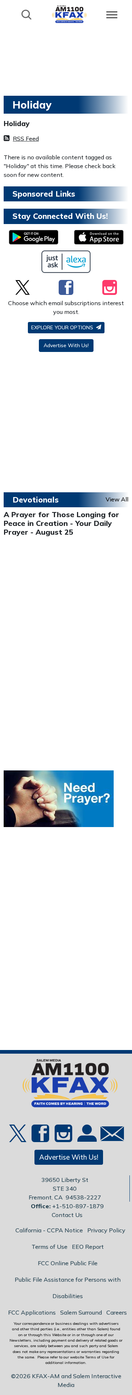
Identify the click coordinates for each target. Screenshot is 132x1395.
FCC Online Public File (68, 1263)
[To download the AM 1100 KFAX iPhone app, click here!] (99, 237)
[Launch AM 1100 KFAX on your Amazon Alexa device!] (66, 261)
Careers (116, 1312)
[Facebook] (66, 287)
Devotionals (35, 499)
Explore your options (63, 327)
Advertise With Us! (66, 345)
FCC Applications (32, 1312)
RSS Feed (26, 138)
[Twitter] (22, 287)
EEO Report (88, 1246)
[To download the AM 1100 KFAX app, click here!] (33, 237)
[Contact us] (109, 1135)
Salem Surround (81, 1312)
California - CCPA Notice (49, 1230)
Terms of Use (49, 1246)
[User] (86, 1138)
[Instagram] (109, 287)
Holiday (17, 123)
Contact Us (67, 1214)
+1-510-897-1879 (78, 1206)
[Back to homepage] (69, 14)
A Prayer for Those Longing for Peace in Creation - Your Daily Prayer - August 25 (61, 523)
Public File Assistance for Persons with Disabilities (68, 1288)
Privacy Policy (106, 1230)
